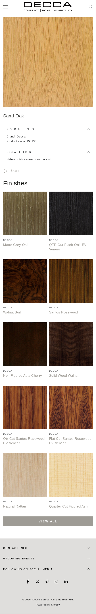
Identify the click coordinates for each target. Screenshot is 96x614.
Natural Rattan (14, 506)
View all (48, 521)
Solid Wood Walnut (64, 375)
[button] (90, 6)
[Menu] (5, 6)
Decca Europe (41, 599)
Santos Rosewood (63, 312)
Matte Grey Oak (16, 245)
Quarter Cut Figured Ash (68, 506)
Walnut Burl (12, 312)
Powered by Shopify (48, 604)
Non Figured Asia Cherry (22, 375)
